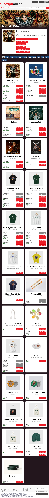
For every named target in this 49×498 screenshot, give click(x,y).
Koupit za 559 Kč (43, 198)
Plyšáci (30, 57)
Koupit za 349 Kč (19, 98)
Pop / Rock (3, 8)
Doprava (3, 490)
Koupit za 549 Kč (43, 196)
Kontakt (2, 487)
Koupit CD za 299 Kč (21, 44)
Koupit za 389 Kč (19, 90)
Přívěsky (25, 57)
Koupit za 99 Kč (19, 329)
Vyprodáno (43, 95)
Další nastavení (32, 494)
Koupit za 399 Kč (19, 425)
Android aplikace (42, 491)
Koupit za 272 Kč (43, 90)
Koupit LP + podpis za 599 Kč (23, 51)
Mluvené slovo (19, 8)
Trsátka (34, 57)
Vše (3, 57)
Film (26, 8)
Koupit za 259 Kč (19, 86)
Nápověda (15, 487)
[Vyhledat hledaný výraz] (47, 8)
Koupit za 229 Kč (43, 425)
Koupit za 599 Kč (19, 100)
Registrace (35, 2)
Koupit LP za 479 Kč (21, 46)
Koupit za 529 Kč (43, 235)
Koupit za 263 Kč (19, 132)
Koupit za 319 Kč (43, 93)
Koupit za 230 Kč (43, 88)
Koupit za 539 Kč (19, 299)
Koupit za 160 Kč (19, 127)
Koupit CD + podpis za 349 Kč (23, 49)
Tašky (43, 57)
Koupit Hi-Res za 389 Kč (22, 41)
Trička (16, 57)
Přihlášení (42, 2)
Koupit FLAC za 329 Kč (32, 39)
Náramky (4, 60)
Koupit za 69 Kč (43, 361)
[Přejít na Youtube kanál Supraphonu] (26, 489)
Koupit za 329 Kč (19, 88)
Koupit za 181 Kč (43, 86)
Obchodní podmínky (5, 489)
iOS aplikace (42, 489)
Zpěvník (11, 57)
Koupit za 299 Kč (19, 93)
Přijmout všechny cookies (41, 494)
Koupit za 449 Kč (19, 368)
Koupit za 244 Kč (43, 132)
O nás (14, 489)
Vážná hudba (11, 8)
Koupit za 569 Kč (19, 272)
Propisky (20, 57)
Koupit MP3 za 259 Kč (21, 39)
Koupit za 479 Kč (19, 95)
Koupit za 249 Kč (19, 162)
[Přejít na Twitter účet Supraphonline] (30, 489)
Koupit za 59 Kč (19, 481)
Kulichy (47, 57)
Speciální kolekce (15, 491)
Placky (38, 57)
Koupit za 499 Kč (43, 162)
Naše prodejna (4, 491)
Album (7, 57)
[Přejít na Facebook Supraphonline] (23, 489)
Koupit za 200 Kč (19, 130)
